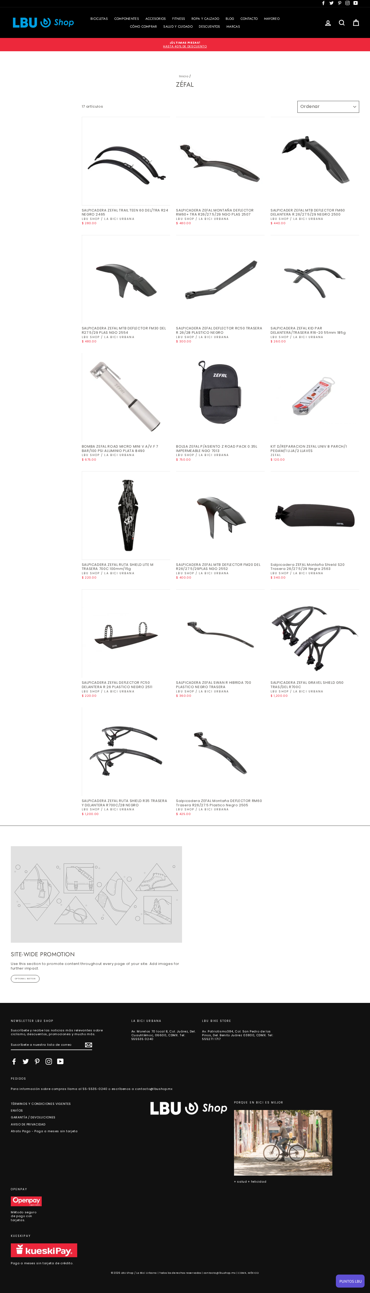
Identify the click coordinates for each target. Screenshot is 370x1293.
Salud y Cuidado (178, 26)
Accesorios (155, 18)
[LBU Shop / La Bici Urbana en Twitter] (25, 1061)
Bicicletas (99, 18)
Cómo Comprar (143, 26)
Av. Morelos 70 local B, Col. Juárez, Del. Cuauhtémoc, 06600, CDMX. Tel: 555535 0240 (163, 1035)
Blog (230, 18)
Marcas (233, 26)
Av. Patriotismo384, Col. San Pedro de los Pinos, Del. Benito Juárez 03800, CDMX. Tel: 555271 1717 (237, 1035)
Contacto (249, 18)
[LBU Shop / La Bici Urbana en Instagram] (49, 1061)
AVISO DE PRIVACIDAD (28, 1124)
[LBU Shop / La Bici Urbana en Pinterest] (37, 1061)
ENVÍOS (17, 1110)
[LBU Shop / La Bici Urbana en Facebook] (14, 1061)
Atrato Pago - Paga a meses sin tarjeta (44, 1131)
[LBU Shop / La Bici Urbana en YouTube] (60, 1061)
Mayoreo (272, 18)
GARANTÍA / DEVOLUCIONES (33, 1117)
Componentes (126, 18)
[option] (185, 45)
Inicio (183, 76)
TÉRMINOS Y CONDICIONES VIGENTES (41, 1104)
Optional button (25, 978)
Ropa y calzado (205, 18)
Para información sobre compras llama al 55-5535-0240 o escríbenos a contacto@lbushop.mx (92, 1089)
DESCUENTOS (209, 26)
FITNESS (178, 18)
